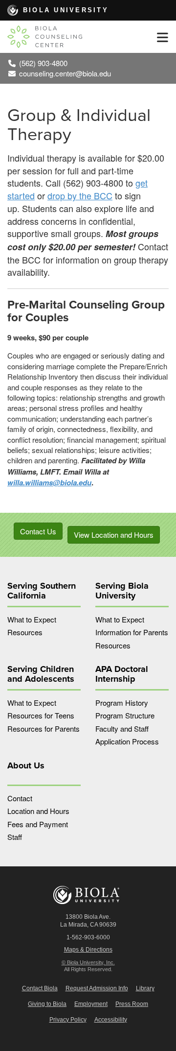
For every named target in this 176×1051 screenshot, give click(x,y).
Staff (14, 837)
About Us (25, 765)
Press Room (131, 1004)
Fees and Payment (37, 824)
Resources (25, 632)
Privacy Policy (68, 1019)
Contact (19, 798)
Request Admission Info (97, 988)
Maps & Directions (88, 949)
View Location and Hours (114, 534)
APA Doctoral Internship (121, 674)
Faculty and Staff (122, 728)
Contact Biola (40, 988)
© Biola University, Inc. (88, 962)
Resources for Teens (40, 715)
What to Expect (31, 619)
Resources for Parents (43, 728)
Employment (91, 1004)
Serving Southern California (41, 590)
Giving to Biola (47, 1004)
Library (145, 988)
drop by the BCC (79, 195)
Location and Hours (38, 811)
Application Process (127, 741)
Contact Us (38, 531)
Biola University (66, 10)
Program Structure (124, 715)
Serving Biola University (122, 590)
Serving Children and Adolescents (40, 674)
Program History (121, 702)
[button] (162, 36)
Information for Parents (131, 632)
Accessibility (110, 1019)
